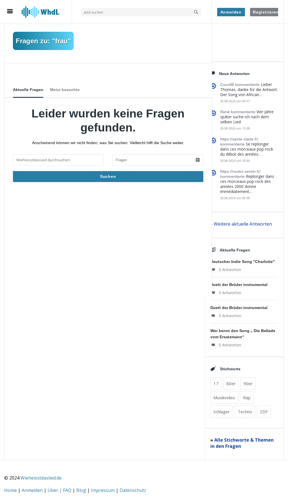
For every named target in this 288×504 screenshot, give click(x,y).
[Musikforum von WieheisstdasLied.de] (46, 12)
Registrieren (265, 12)
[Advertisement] (108, 244)
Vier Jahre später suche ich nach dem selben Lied (247, 116)
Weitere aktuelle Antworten (243, 224)
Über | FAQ (60, 490)
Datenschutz (133, 490)
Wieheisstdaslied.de (41, 478)
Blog (81, 490)
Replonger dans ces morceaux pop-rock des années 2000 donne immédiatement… (247, 184)
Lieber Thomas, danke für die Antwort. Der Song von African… (249, 89)
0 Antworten (230, 269)
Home (11, 490)
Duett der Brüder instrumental (238, 284)
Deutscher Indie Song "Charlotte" (242, 261)
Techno (245, 411)
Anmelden (231, 12)
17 (216, 383)
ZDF (264, 411)
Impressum (103, 490)
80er (231, 383)
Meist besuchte (65, 89)
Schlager (221, 411)
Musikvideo (224, 397)
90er (248, 383)
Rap (247, 397)
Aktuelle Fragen (28, 89)
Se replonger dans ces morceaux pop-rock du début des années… (246, 149)
